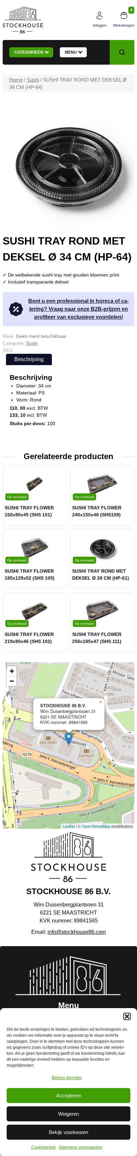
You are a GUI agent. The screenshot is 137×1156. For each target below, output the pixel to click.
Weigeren (68, 1114)
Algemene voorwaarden (80, 1147)
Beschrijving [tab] (29, 359)
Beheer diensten (67, 1077)
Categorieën (29, 52)
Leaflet (69, 826)
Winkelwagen (123, 25)
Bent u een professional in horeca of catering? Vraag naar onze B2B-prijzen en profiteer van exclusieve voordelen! (78, 309)
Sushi (33, 80)
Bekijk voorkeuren (68, 1132)
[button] (127, 1016)
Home (16, 80)
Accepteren (68, 1095)
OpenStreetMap (96, 826)
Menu (72, 52)
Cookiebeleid (43, 1147)
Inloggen (99, 25)
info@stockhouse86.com (77, 932)
